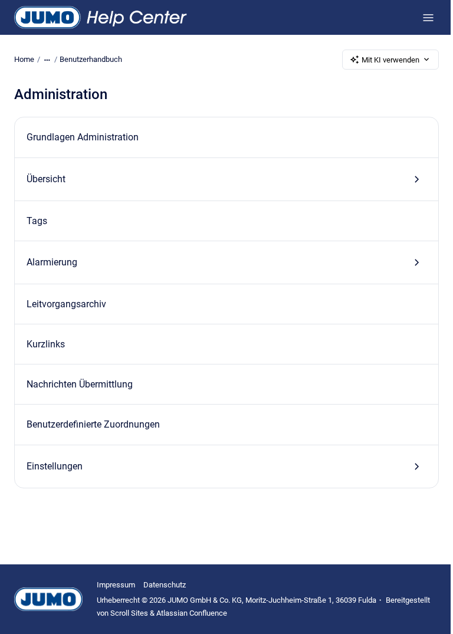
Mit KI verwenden (390, 59)
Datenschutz (164, 584)
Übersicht (46, 179)
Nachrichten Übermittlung (80, 384)
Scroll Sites (129, 613)
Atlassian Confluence (191, 613)
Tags (37, 220)
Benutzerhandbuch (91, 59)
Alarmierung (52, 262)
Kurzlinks (46, 344)
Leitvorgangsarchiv (66, 304)
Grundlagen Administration (83, 137)
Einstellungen (55, 466)
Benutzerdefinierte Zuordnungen (93, 424)
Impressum (116, 584)
